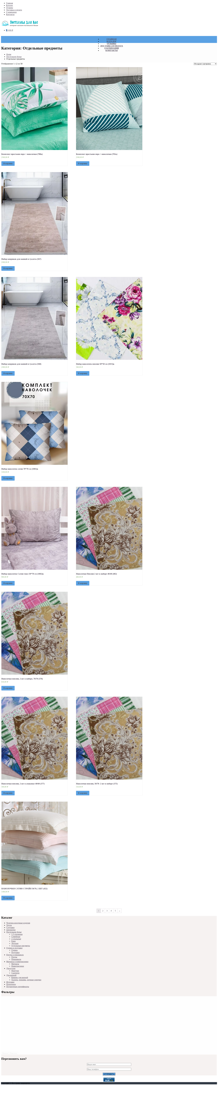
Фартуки (15, 971)
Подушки (15, 952)
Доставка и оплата (14, 10)
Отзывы (9, 8)
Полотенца (11, 984)
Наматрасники (17, 966)
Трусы (9, 925)
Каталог (9, 5)
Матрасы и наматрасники (17, 962)
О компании (11, 12)
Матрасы (15, 964)
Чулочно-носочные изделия (18, 923)
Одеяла (14, 950)
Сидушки (10, 927)
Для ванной (11, 975)
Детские (14, 943)
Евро (13, 941)
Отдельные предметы (20, 946)
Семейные (15, 937)
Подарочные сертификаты (17, 987)
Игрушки (10, 982)
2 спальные (16, 939)
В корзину (8, 163)
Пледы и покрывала (15, 955)
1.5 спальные (17, 934)
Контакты (10, 14)
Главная (9, 3)
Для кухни (10, 968)
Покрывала (16, 959)
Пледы (14, 957)
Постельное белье (14, 57)
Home (8, 54)
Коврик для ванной (19, 977)
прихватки (11, 930)
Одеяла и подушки (14, 948)
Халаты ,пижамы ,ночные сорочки (26, 980)
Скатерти (15, 973)
